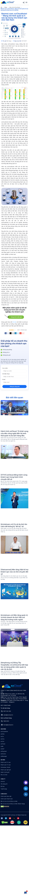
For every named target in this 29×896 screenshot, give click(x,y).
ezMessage (4, 756)
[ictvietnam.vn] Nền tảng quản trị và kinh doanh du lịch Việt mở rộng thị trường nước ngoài (14, 617)
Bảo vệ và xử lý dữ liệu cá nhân (9, 801)
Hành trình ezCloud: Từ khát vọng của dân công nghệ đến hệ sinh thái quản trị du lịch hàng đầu (14, 433)
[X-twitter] (14, 818)
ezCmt (2, 741)
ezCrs (2, 736)
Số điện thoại (6, 373)
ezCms (2, 739)
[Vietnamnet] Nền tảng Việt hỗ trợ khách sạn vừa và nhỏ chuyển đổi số (14, 572)
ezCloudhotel (4, 731)
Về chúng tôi (4, 784)
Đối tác (3, 786)
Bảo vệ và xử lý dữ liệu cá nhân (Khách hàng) (13, 803)
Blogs (6, 7)
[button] (7, 333)
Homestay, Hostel (5, 767)
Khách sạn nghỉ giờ (6, 769)
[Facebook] (2, 818)
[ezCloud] (7, 2)
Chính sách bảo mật (6, 796)
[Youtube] (10, 818)
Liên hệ (3, 781)
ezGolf (2, 748)
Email (3, 379)
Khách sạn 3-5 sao (6, 764)
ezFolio (3, 734)
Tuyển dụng (4, 789)
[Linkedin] (6, 818)
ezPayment (4, 751)
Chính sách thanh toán (7, 798)
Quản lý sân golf (5, 772)
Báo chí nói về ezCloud (15, 7)
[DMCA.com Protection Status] (4, 826)
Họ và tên (5, 368)
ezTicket (3, 744)
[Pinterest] (18, 818)
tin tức (14, 322)
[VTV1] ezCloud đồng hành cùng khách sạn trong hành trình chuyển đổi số (14, 477)
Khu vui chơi (4, 774)
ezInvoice (3, 753)
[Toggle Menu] (26, 2)
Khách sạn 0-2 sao (6, 762)
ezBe (2, 746)
